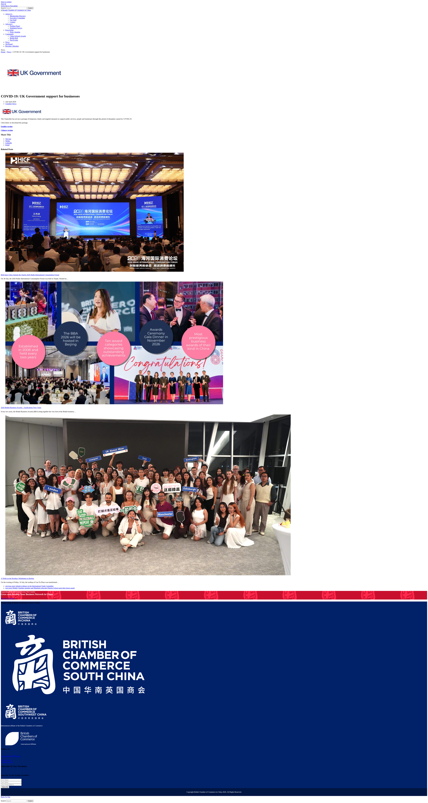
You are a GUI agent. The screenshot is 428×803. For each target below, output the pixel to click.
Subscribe (5, 787)
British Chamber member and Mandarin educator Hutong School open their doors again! (40, 588)
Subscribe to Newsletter (9, 6)
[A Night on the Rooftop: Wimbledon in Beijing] (148, 575)
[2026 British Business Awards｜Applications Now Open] (114, 404)
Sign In (3, 4)
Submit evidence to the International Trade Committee (29, 586)
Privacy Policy (6, 760)
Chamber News (10, 104)
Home (3, 52)
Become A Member (8, 598)
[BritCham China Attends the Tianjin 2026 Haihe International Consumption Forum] (94, 271)
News (9, 52)
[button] (8, 139)
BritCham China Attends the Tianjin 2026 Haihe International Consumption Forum (30, 275)
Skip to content (6, 2)
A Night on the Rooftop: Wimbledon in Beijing (17, 578)
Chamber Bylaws (7, 762)
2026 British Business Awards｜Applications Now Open (21, 408)
